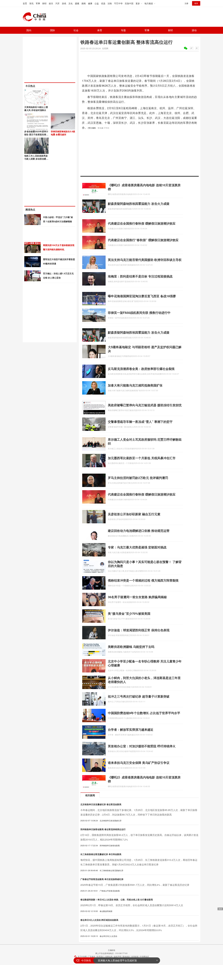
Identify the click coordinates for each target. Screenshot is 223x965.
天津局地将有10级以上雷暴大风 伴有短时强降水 (36, 109)
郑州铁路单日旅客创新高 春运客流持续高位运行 (103, 829)
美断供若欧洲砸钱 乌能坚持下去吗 (131, 646)
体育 (99, 30)
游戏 (64, 3)
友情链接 (135, 956)
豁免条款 (126, 956)
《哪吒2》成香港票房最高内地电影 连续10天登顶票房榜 (144, 187)
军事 (38, 3)
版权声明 (117, 956)
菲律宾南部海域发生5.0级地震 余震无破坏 (63, 133)
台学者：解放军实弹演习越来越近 (130, 729)
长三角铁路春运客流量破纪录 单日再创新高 (100, 854)
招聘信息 (109, 956)
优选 (103, 3)
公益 (97, 3)
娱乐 (51, 3)
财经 (44, 3)
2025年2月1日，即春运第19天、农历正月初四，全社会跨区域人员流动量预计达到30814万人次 (131, 905)
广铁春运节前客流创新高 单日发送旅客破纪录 (101, 879)
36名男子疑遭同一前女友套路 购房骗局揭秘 (137, 597)
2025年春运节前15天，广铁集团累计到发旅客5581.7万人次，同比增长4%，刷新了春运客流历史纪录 (134, 885)
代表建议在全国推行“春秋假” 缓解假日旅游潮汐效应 (143, 240)
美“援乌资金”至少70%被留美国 (129, 613)
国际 (52, 30)
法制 (110, 3)
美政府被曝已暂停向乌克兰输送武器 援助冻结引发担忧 (145, 405)
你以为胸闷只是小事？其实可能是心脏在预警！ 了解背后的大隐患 (145, 564)
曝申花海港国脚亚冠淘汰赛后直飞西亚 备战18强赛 (142, 296)
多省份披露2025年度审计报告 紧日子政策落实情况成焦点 (36, 134)
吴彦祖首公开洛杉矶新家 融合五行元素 (134, 514)
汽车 (57, 3)
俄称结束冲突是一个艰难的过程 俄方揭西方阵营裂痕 (143, 580)
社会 (76, 30)
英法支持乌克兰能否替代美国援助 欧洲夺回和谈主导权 (145, 259)
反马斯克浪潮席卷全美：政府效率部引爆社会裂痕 (141, 368)
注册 (186, 3)
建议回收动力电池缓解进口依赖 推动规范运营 (138, 530)
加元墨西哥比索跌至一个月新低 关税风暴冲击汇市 (142, 458)
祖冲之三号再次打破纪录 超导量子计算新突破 (138, 696)
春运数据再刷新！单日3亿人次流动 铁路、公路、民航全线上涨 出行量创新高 (116, 899)
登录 (196, 3)
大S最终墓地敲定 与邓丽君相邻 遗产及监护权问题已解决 (144, 349)
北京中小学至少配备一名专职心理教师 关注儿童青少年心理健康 (145, 663)
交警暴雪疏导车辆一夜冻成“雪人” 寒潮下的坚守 (140, 421)
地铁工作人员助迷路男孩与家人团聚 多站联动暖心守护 (36, 158)
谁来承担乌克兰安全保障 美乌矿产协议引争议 (138, 762)
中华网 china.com (36, 17)
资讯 (31, 3)
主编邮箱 (111, 950)
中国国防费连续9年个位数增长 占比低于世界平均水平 (144, 713)
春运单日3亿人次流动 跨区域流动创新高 (99, 919)
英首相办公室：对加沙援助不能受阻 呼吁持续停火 (142, 746)
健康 (90, 3)
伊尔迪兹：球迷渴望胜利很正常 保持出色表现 (138, 630)
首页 (25, 3)
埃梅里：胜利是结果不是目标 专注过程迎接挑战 (140, 276)
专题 (123, 30)
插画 (83, 3)
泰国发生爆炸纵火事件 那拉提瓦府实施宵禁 (121, 960)
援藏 (77, 3)
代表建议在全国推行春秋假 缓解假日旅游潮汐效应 (142, 223)
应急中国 (129, 3)
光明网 (105, 48)
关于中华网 (82, 956)
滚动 (194, 30)
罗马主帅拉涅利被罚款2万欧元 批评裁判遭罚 (138, 477)
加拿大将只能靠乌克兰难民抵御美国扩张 (135, 385)
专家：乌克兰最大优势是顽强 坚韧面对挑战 (137, 547)
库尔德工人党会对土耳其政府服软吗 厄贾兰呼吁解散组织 (145, 441)
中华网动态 (144, 956)
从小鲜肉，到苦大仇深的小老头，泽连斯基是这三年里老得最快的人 (144, 680)
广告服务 (91, 956)
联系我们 (100, 956)
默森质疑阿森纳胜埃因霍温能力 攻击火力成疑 (138, 203)
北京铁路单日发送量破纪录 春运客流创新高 (100, 804)
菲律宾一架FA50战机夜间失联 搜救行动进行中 (139, 312)
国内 (28, 30)
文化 (70, 3)
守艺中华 (118, 3)
